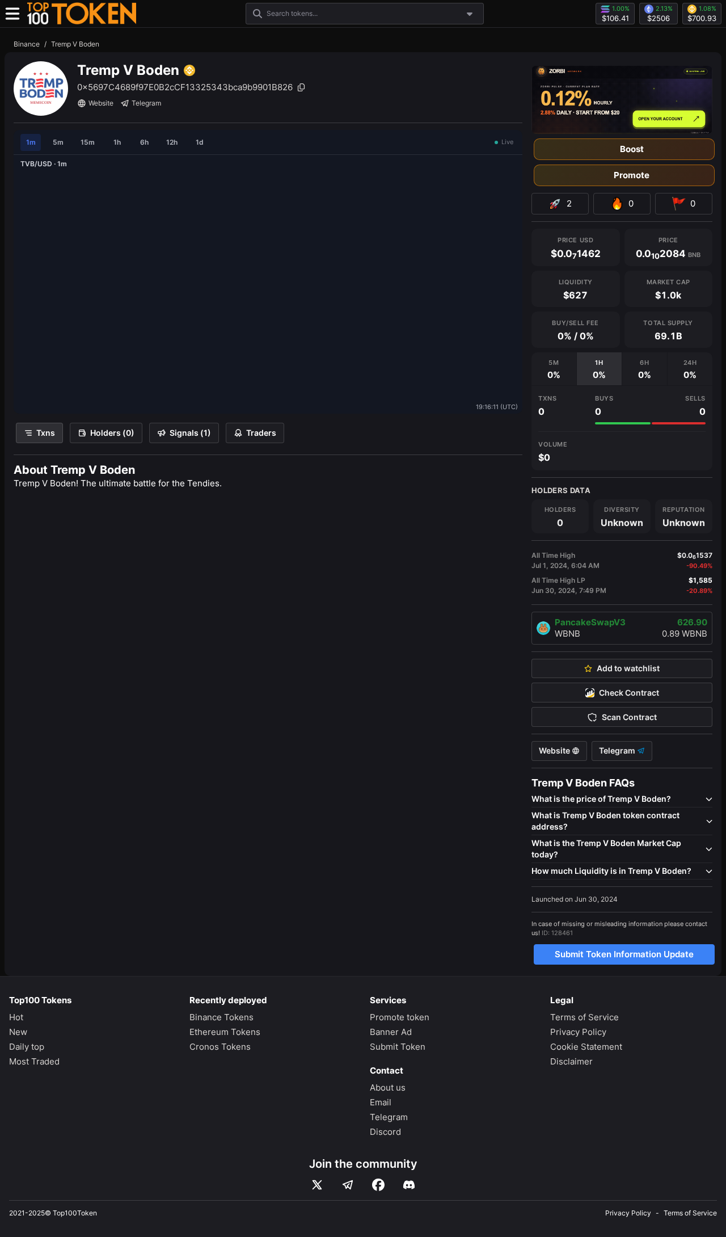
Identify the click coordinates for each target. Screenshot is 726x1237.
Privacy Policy (578, 1031)
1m (31, 142)
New (18, 1031)
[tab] (553, 368)
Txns (45, 432)
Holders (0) (112, 432)
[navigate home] (81, 13)
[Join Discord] (408, 1184)
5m (58, 142)
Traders (261, 432)
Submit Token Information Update (624, 954)
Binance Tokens (221, 1017)
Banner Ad (391, 1031)
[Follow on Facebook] (378, 1184)
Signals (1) (190, 432)
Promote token (399, 1017)
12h (172, 142)
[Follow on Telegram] (347, 1184)
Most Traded (34, 1061)
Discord (385, 1131)
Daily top (26, 1046)
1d (200, 142)
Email (380, 1102)
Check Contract (629, 692)
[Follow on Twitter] (317, 1184)
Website (100, 103)
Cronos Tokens (220, 1046)
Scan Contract (629, 717)
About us (388, 1087)
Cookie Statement (586, 1046)
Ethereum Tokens (224, 1031)
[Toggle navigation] (12, 13)
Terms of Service (584, 1017)
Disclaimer (571, 1061)
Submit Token (397, 1046)
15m (88, 142)
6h (144, 142)
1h (117, 142)
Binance (27, 44)
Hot (16, 1017)
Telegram (146, 103)
